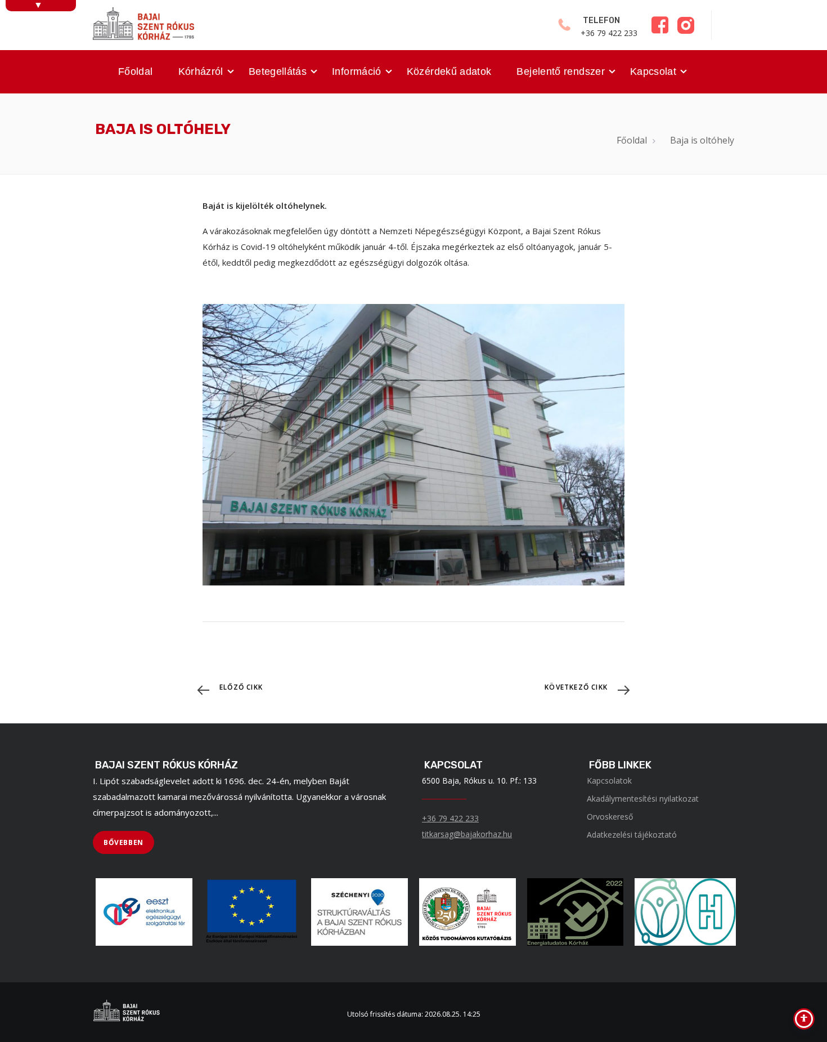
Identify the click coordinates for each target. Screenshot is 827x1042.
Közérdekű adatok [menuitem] (449, 71)
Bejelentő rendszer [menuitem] (560, 71)
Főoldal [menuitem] (135, 71)
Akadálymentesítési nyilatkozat (643, 798)
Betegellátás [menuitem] (278, 71)
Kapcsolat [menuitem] (653, 71)
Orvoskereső (610, 816)
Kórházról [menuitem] (200, 71)
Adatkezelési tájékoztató (632, 834)
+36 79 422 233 (450, 818)
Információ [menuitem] (356, 71)
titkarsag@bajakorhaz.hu (467, 834)
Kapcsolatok (609, 780)
